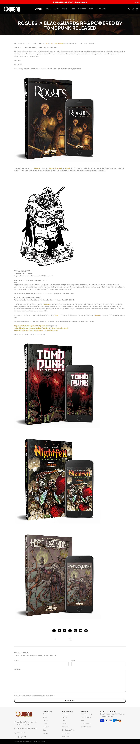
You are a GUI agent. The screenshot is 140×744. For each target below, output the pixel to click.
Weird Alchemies (86, 727)
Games (45, 723)
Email (73, 660)
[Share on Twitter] (59, 630)
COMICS (64, 9)
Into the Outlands (86, 717)
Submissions (66, 736)
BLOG (91, 9)
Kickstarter (65, 727)
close (3, 2)
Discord (45, 733)
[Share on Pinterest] (64, 630)
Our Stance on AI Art (68, 730)
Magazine (46, 727)
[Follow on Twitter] (18, 737)
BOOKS (56, 9)
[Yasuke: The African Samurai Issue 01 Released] (85, 639)
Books (45, 717)
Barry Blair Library (86, 714)
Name (16, 660)
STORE (48, 9)
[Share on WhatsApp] (86, 630)
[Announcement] (70, 2)
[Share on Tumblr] (70, 630)
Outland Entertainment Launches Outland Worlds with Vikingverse (36, 330)
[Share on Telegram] (75, 630)
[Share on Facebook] (54, 630)
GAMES (72, 9)
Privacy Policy (66, 733)
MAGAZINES (82, 9)
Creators (64, 720)
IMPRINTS (102, 9)
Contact (64, 717)
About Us (65, 714)
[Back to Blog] (70, 639)
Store (44, 714)
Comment (17, 669)
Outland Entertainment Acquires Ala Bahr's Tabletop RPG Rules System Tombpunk (41, 328)
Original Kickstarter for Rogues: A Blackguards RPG (31, 326)
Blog (44, 730)
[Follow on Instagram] (21, 737)
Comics (45, 720)
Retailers (64, 723)
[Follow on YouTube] (25, 737)
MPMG (83, 720)
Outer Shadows (85, 723)
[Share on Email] (80, 630)
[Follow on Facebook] (15, 737)
